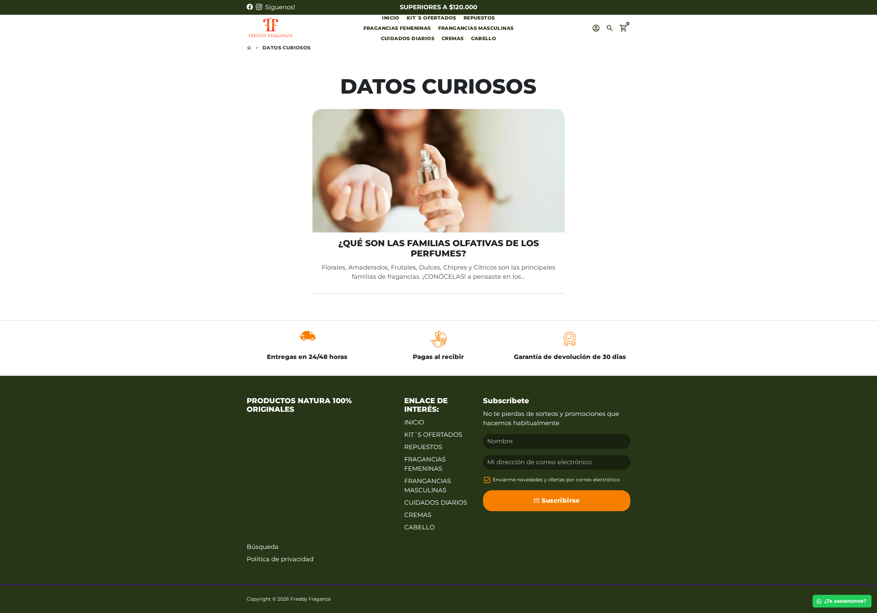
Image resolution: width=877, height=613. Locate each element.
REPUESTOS (479, 18)
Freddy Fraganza (311, 599)
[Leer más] (438, 170)
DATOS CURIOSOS (286, 48)
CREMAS (453, 38)
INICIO (390, 18)
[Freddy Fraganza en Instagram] (259, 7)
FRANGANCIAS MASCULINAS (476, 28)
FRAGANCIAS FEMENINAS (397, 28)
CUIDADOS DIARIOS (407, 38)
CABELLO (483, 38)
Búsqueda (263, 547)
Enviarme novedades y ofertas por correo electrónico (556, 480)
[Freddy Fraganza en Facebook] (250, 7)
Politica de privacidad (280, 559)
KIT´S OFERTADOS (431, 18)
